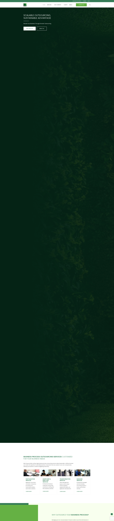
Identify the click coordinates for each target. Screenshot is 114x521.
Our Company (57, 4)
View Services (29, 28)
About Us (41, 28)
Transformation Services (65, 479)
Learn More (29, 491)
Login (89, 1)
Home (44, 4)
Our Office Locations (77, 1)
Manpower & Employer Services (47, 480)
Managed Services (80, 479)
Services (49, 4)
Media (70, 4)
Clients (65, 4)
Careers (84, 1)
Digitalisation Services (30, 479)
